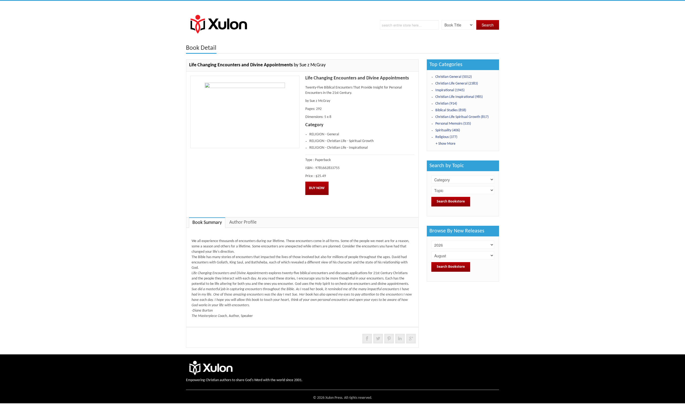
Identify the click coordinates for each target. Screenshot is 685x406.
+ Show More (445, 144)
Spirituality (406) (447, 130)
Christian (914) (446, 104)
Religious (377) (446, 137)
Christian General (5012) (453, 77)
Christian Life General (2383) (456, 84)
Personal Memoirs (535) (453, 124)
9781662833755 (327, 168)
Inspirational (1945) (450, 90)
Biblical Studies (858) (450, 110)
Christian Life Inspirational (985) (459, 97)
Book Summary (207, 222)
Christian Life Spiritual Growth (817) (462, 117)
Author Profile (243, 222)
